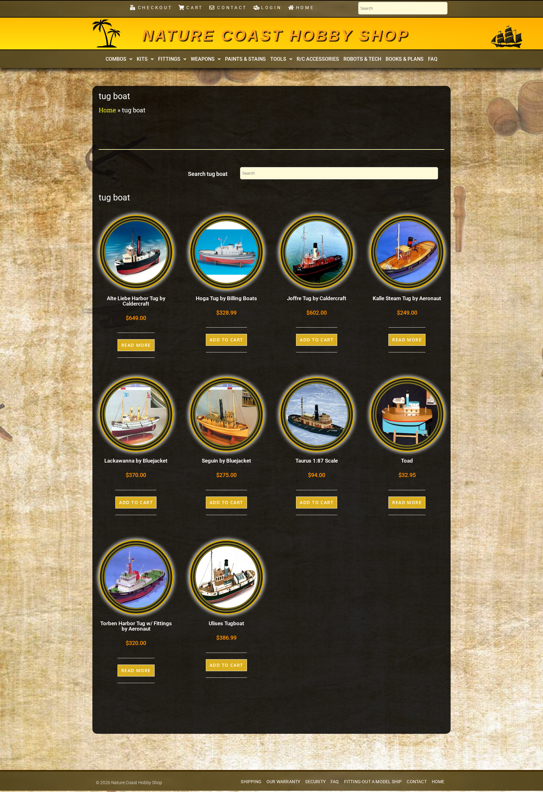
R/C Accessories (318, 59)
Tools (278, 59)
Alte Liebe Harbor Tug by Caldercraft (136, 301)
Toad (407, 461)
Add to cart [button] (226, 340)
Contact (416, 781)
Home (107, 110)
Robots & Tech (362, 59)
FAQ (432, 59)
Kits (142, 59)
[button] (119, 59)
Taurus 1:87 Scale (316, 461)
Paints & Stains (245, 59)
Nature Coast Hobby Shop (275, 35)
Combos (116, 59)
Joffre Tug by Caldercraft (316, 298)
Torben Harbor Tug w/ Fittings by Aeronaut (136, 626)
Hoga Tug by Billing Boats (226, 298)
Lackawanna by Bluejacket (135, 461)
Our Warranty (283, 781)
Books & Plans (405, 59)
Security (315, 781)
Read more (136, 345)
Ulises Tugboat (226, 623)
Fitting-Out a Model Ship (373, 781)
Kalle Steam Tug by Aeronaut (407, 298)
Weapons (203, 59)
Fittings (169, 59)
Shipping (251, 781)
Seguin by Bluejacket (226, 461)
